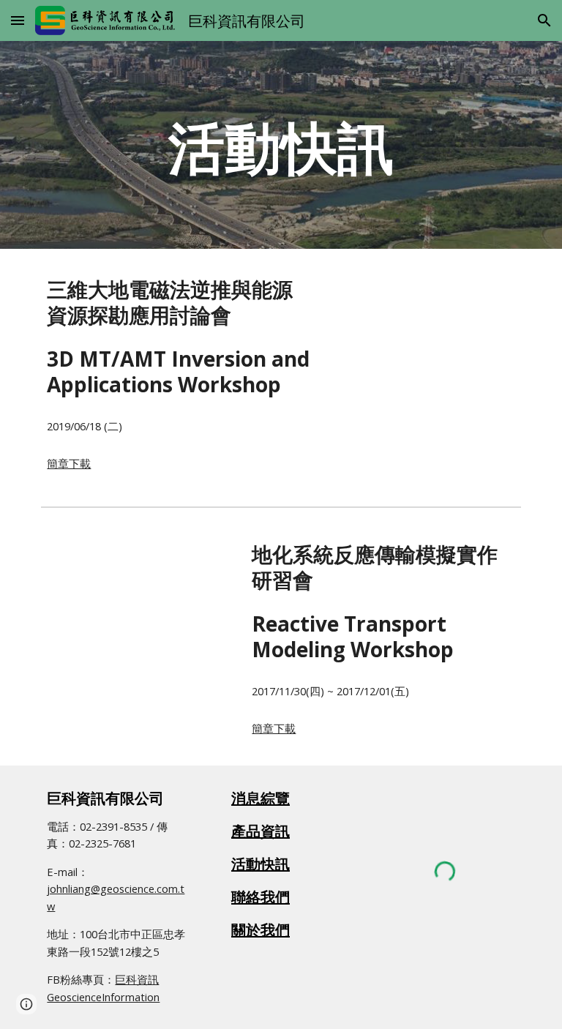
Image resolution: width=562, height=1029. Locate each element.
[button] (17, 20)
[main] (280, 145)
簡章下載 (69, 463)
